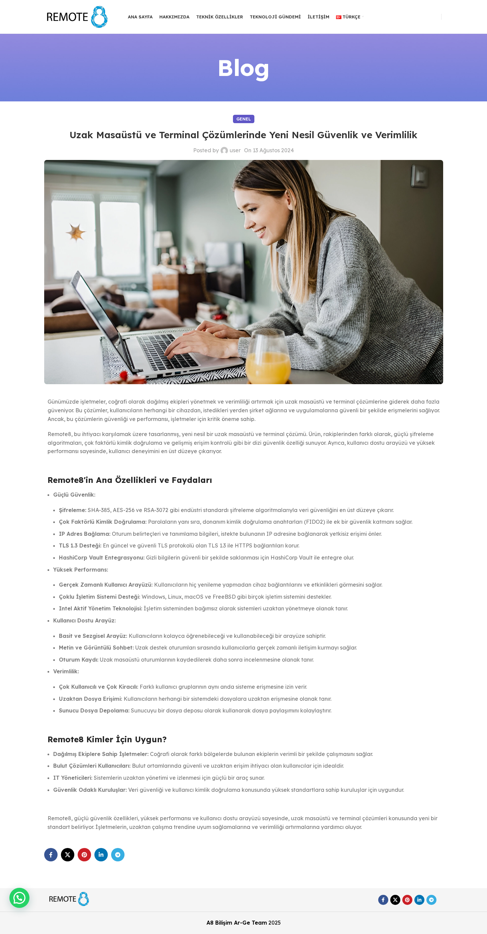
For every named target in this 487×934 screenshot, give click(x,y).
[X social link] (67, 854)
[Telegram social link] (118, 854)
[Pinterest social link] (84, 854)
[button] (19, 898)
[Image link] (69, 898)
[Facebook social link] (51, 854)
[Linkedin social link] (101, 854)
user (235, 150)
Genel (243, 118)
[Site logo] (77, 16)
